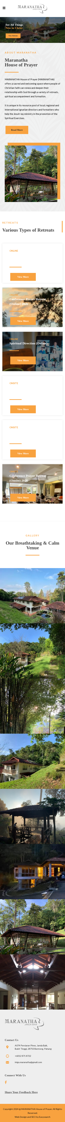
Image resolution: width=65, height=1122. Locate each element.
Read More (17, 130)
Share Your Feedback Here (21, 1092)
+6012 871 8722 (23, 1056)
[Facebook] (8, 1082)
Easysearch (44, 1117)
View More (23, 277)
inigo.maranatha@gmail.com (28, 1062)
